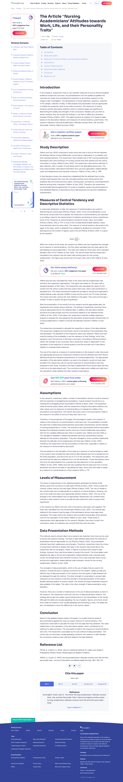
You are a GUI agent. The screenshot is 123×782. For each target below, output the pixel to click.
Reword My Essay (60, 742)
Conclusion (48, 73)
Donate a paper (59, 757)
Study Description (51, 56)
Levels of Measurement (53, 66)
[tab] (47, 684)
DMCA (13, 766)
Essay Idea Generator (39, 739)
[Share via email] (74, 665)
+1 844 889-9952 (90, 770)
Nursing (61, 36)
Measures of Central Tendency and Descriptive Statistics (66, 59)
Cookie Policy (37, 766)
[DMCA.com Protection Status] (46, 777)
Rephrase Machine (38, 742)
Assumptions (49, 62)
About (64, 3)
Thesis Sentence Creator (18, 745)
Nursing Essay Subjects (18, 757)
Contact (73, 730)
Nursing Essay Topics (39, 757)
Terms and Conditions (17, 763)
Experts (58, 3)
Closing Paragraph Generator (63, 739)
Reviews (51, 3)
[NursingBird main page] (19, 3)
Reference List (49, 76)
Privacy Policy (37, 763)
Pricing (43, 3)
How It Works (35, 3)
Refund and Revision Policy (63, 763)
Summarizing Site (16, 739)
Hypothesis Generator (39, 745)
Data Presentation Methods (54, 69)
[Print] (70, 665)
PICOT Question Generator (19, 742)
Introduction (48, 52)
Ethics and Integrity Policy (62, 766)
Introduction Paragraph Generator (21, 749)
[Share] (79, 665)
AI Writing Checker (60, 745)
